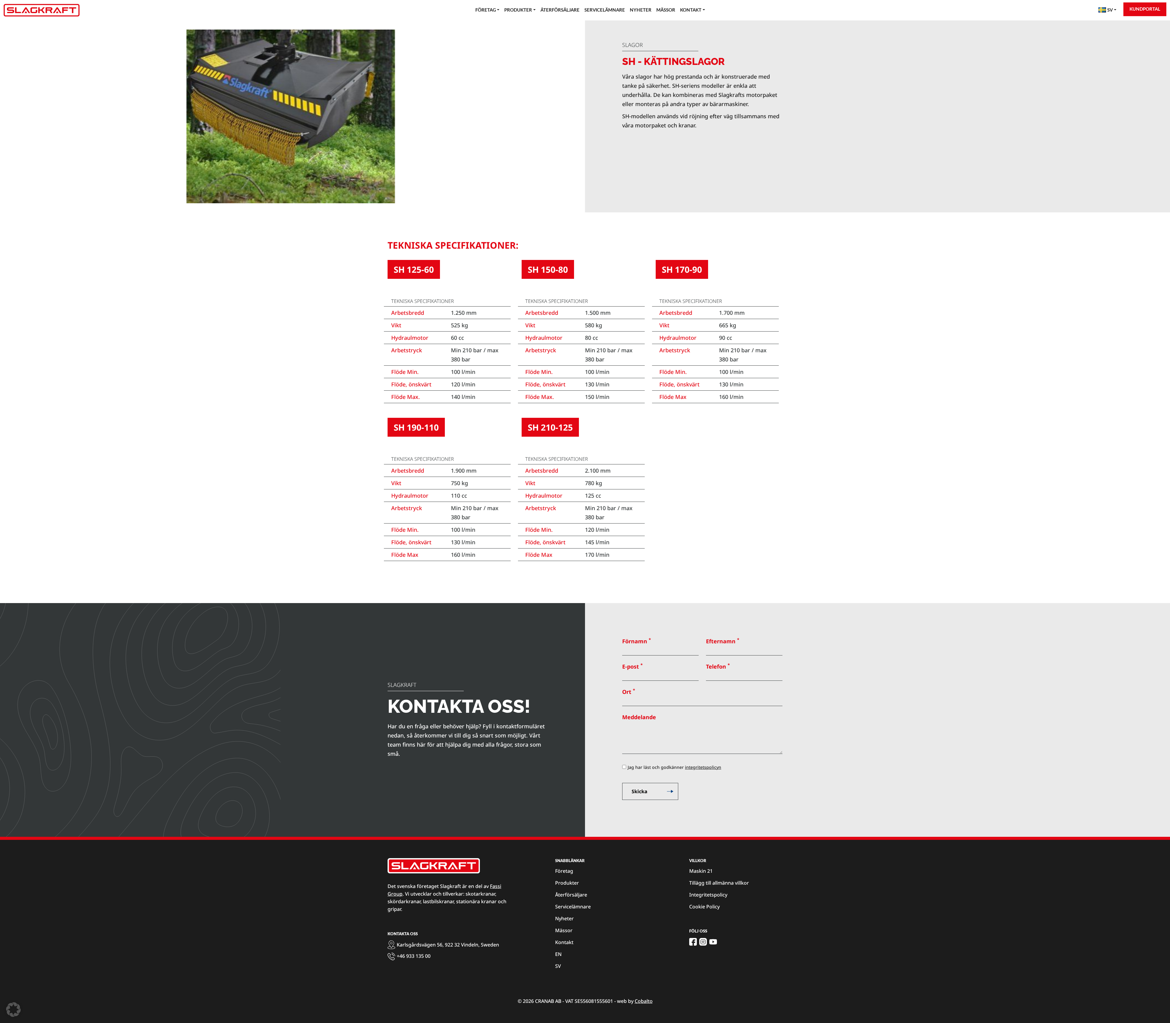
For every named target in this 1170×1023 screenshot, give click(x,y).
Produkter (518, 10)
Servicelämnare (604, 10)
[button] (13, 1009)
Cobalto (644, 1001)
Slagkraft (402, 684)
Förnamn (636, 641)
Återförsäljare (560, 10)
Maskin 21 (701, 871)
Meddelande (639, 717)
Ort (628, 691)
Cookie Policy (704, 906)
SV (558, 966)
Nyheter (640, 10)
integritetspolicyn (703, 767)
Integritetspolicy (708, 894)
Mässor (665, 10)
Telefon (718, 666)
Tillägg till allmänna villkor (719, 882)
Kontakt (690, 10)
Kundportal (1144, 9)
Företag (485, 10)
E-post (632, 666)
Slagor (632, 44)
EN (558, 954)
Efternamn (722, 641)
